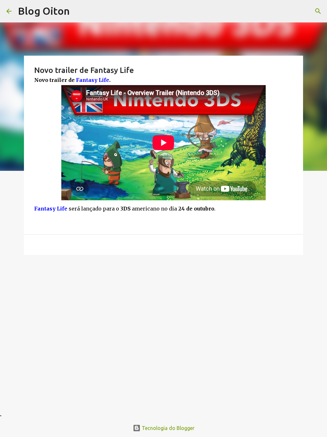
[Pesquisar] (318, 11)
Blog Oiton (44, 11)
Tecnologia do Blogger (167, 428)
